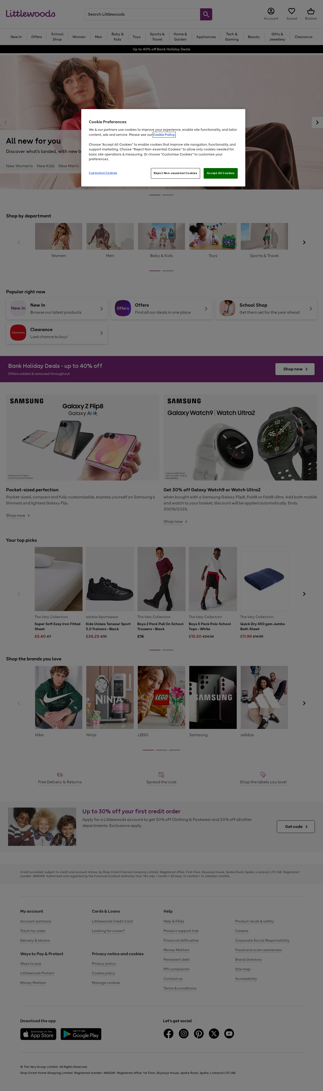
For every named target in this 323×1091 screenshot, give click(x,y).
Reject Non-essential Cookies (175, 173)
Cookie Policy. (164, 134)
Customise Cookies (103, 173)
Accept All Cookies (220, 173)
